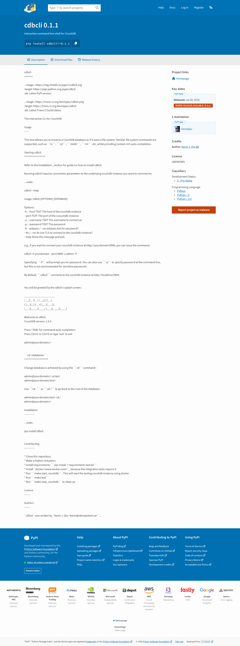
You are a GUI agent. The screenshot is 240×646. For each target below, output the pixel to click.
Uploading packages (87, 551)
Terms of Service (194, 546)
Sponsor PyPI (156, 560)
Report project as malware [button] (194, 210)
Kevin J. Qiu (188, 147)
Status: (41, 562)
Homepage (182, 79)
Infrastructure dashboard (126, 551)
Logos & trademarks (123, 560)
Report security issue (196, 551)
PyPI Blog (118, 546)
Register (199, 8)
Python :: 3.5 (184, 199)
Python (181, 191)
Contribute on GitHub (160, 551)
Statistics (118, 555)
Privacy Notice (192, 560)
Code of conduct (194, 555)
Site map (179, 641)
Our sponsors (120, 564)
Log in (184, 8)
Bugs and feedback (159, 546)
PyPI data (178, 94)
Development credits (160, 564)
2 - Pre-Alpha (184, 181)
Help (161, 8)
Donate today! (33, 570)
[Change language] (211, 7)
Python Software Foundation (39, 549)
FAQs (79, 564)
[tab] (36, 60)
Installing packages (87, 546)
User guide (82, 555)
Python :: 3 (183, 195)
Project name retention (89, 560)
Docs (172, 8)
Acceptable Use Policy (197, 564)
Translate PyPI (156, 555)
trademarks (91, 641)
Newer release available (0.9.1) (193, 105)
